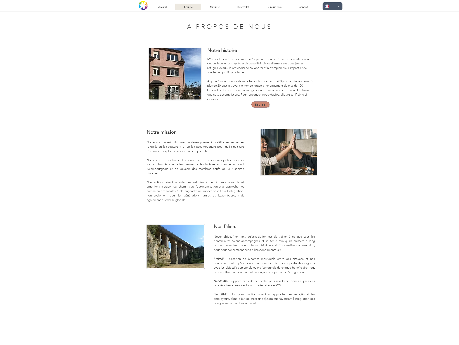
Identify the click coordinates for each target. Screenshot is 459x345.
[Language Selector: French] (332, 6)
